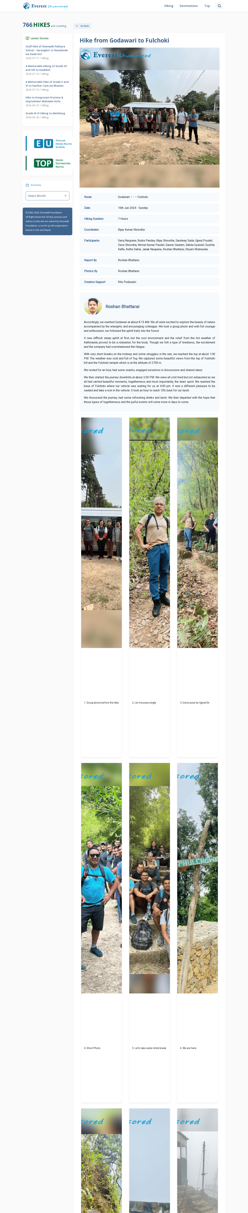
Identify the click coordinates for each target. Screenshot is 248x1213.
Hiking (168, 6)
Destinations (189, 6)
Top (207, 6)
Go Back (84, 25)
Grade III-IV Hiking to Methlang (45, 113)
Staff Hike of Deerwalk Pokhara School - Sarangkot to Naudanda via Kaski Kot (47, 50)
